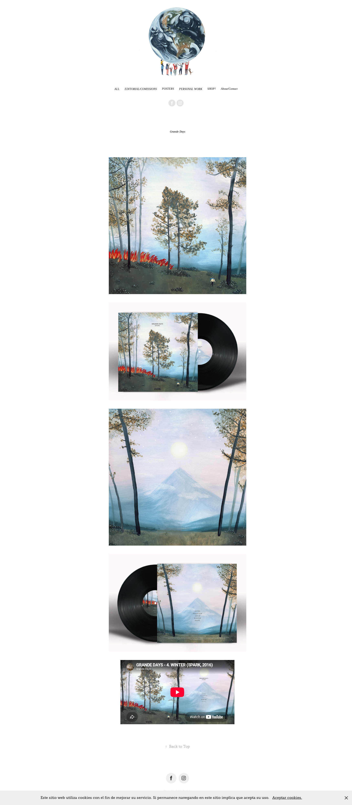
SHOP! (211, 88)
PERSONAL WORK (190, 89)
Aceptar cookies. (287, 798)
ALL (117, 89)
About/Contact (229, 88)
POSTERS (168, 88)
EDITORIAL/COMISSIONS (141, 89)
